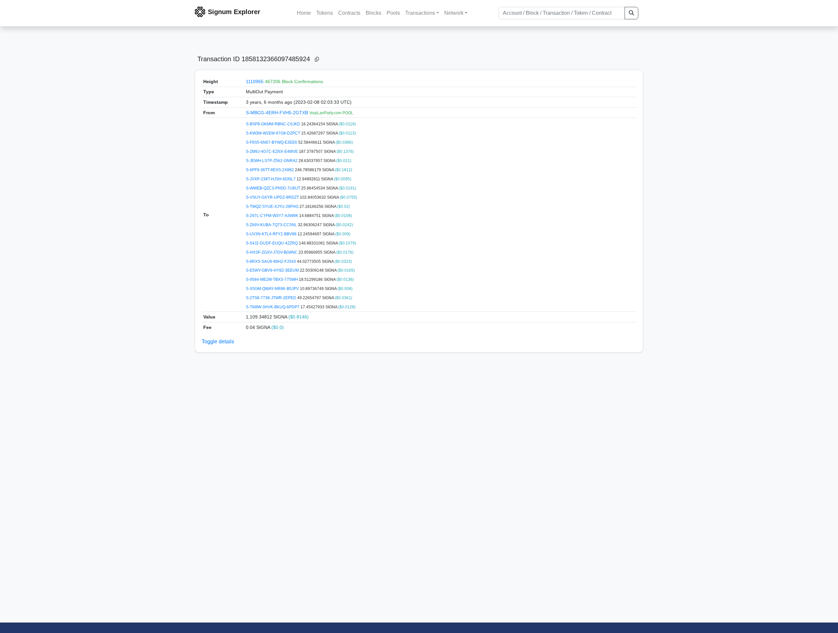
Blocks (373, 13)
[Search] (631, 13)
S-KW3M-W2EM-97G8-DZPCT (273, 133)
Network (454, 13)
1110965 (255, 81)
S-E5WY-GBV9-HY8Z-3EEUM (273, 270)
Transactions (420, 13)
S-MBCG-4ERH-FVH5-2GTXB (277, 112)
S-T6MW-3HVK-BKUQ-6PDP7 (273, 307)
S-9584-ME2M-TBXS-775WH (272, 279)
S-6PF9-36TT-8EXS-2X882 (270, 170)
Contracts (349, 13)
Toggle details (218, 341)
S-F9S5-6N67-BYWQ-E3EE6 (272, 142)
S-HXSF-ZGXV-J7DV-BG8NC (272, 252)
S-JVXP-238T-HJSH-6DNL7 (271, 179)
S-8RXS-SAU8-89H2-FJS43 (271, 261)
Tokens (324, 13)
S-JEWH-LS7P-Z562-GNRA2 (272, 160)
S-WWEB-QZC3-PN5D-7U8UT (273, 188)
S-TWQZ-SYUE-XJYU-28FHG (273, 206)
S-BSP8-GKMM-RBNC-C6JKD (273, 124)
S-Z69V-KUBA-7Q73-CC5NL (272, 225)
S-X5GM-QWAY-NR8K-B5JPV (273, 288)
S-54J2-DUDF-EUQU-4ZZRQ (272, 243)
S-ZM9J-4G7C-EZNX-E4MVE (272, 151)
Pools (393, 13)
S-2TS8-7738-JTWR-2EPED (271, 298)
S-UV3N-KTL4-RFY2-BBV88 (272, 234)
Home (304, 13)
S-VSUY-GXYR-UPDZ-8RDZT (273, 197)
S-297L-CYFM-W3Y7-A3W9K (272, 215)
